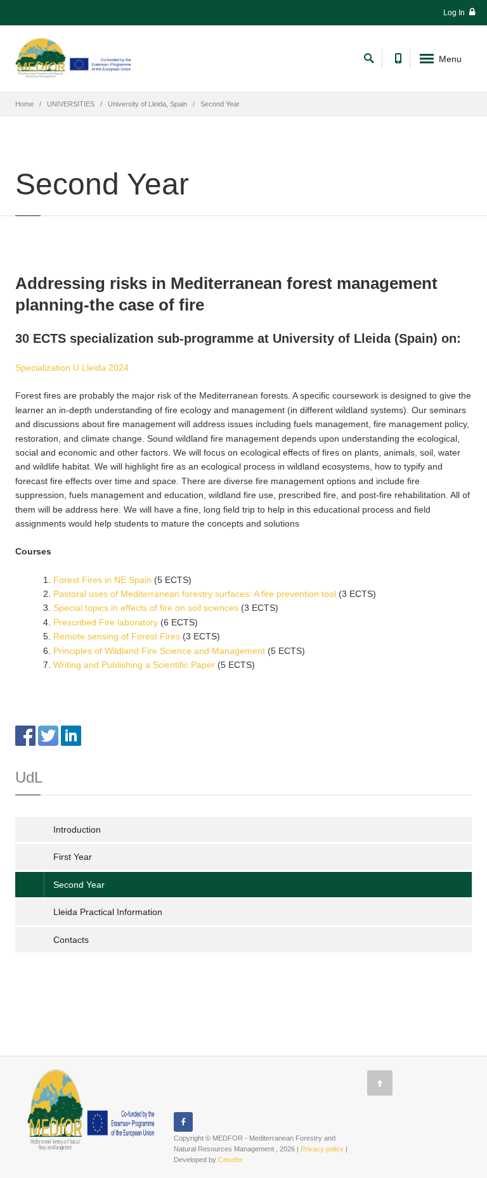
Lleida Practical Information (107, 912)
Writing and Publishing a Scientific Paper (134, 665)
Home (24, 104)
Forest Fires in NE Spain (102, 580)
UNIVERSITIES (70, 104)
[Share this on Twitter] (48, 735)
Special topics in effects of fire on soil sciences (145, 608)
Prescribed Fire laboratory (105, 622)
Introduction (77, 829)
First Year (72, 857)
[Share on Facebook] (25, 735)
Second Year (79, 885)
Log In (455, 12)
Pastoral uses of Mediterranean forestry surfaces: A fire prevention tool (194, 594)
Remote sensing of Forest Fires (116, 636)
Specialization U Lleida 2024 (72, 367)
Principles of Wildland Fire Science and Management (159, 651)
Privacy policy (322, 1149)
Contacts (71, 940)
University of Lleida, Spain (147, 104)
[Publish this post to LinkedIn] (71, 735)
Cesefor (230, 1159)
